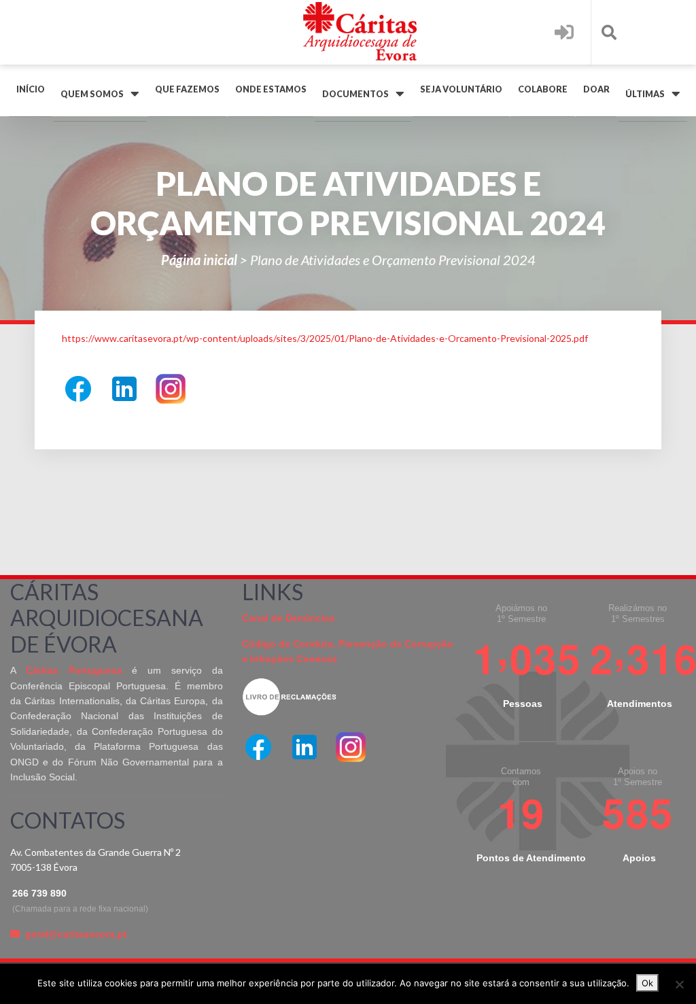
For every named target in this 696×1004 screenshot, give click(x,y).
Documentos (355, 94)
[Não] (679, 984)
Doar (596, 89)
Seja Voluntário (461, 89)
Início (30, 89)
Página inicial (199, 260)
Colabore (543, 89)
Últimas (645, 94)
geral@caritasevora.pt (76, 934)
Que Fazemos (187, 89)
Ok (647, 982)
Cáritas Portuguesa (74, 670)
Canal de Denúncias (288, 617)
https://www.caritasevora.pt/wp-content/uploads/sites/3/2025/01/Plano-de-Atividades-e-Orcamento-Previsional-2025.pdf (325, 338)
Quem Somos (92, 94)
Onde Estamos (271, 89)
